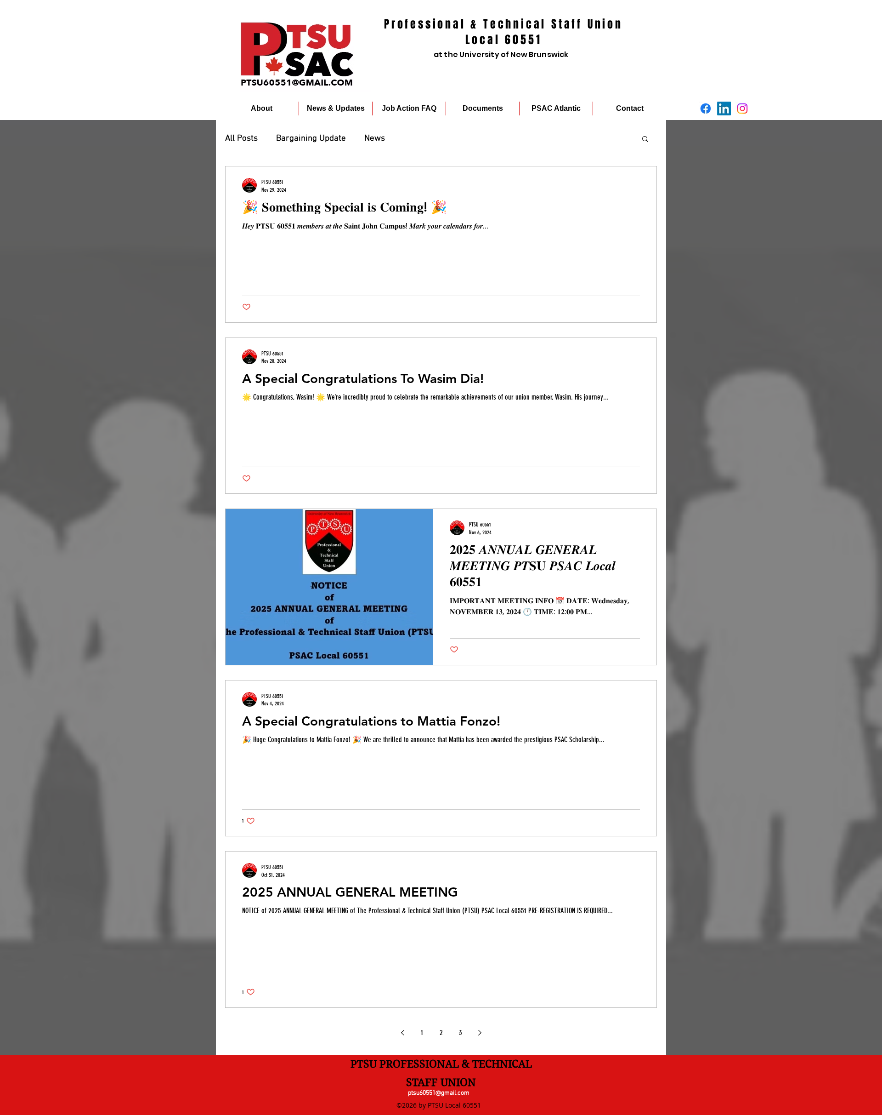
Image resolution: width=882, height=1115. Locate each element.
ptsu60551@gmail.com (438, 1093)
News (374, 138)
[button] (645, 139)
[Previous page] (402, 1032)
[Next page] (479, 1032)
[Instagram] (742, 108)
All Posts (241, 138)
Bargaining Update (311, 138)
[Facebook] (705, 108)
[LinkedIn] (724, 108)
